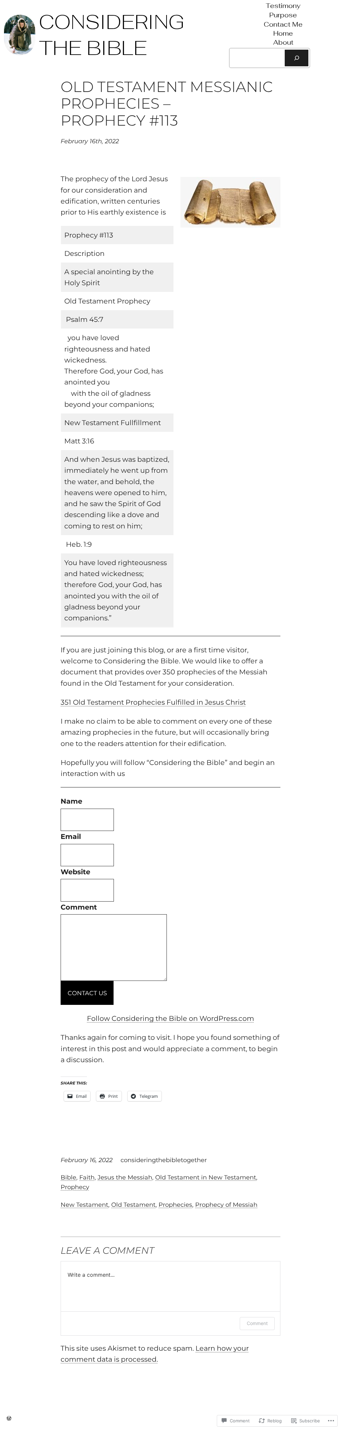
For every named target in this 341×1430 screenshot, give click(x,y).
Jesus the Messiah (125, 1177)
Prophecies (175, 1204)
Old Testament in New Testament (205, 1177)
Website (75, 872)
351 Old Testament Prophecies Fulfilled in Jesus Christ (153, 702)
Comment (79, 907)
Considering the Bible (111, 35)
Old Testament (133, 1204)
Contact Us (87, 993)
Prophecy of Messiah (226, 1204)
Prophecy (75, 1187)
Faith (87, 1177)
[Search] (296, 58)
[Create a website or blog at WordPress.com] (9, 1418)
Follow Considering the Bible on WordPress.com (170, 1018)
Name (71, 801)
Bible (68, 1177)
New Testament (84, 1204)
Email (71, 836)
